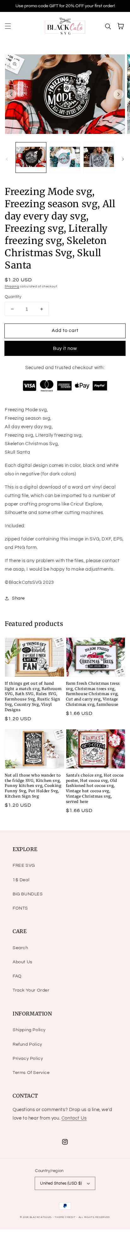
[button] (8, 26)
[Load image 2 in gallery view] (65, 157)
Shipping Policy (29, 1030)
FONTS (20, 908)
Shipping (12, 286)
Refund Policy (27, 1044)
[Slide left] (11, 94)
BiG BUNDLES (28, 894)
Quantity (13, 297)
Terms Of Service (31, 1073)
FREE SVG (24, 865)
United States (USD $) (61, 1183)
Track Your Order (31, 990)
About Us (22, 962)
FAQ (17, 976)
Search (20, 948)
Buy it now (65, 348)
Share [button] (18, 598)
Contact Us (74, 1118)
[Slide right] (119, 94)
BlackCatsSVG (41, 1217)
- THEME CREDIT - (66, 1217)
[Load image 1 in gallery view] (30, 157)
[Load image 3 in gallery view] (98, 157)
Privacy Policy (28, 1058)
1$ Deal (21, 880)
